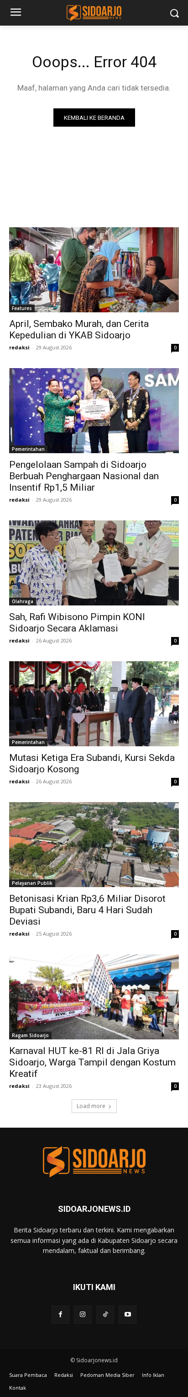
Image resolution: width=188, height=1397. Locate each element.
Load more (91, 1106)
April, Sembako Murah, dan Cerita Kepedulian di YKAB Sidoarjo (79, 329)
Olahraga (22, 601)
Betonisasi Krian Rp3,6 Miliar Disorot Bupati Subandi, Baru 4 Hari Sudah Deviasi (87, 910)
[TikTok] (105, 1314)
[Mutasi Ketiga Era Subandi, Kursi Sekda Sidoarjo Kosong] (94, 703)
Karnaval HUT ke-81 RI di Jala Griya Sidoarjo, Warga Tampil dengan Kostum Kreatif (92, 1062)
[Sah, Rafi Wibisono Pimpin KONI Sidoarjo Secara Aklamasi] (94, 562)
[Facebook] (60, 1314)
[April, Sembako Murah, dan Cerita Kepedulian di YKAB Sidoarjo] (94, 269)
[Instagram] (83, 1314)
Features (22, 308)
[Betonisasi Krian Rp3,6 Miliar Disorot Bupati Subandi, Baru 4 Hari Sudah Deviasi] (94, 844)
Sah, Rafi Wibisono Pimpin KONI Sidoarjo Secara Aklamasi (77, 622)
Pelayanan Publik (32, 883)
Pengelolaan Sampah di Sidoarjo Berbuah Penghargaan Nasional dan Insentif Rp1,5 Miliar (84, 476)
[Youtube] (127, 1314)
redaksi (19, 347)
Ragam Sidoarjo (30, 1035)
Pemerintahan (28, 449)
